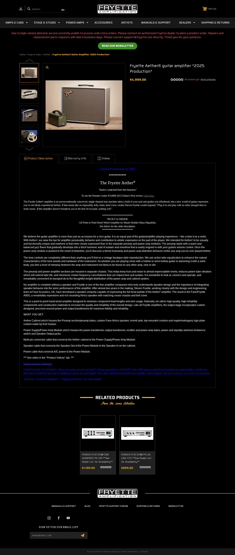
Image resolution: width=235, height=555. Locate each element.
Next (30, 148)
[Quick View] (109, 422)
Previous (30, 60)
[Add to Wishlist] (109, 430)
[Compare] (109, 438)
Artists (127, 22)
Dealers (185, 22)
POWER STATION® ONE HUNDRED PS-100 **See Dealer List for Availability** (97, 458)
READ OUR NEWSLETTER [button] (117, 46)
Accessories (103, 22)
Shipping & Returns (215, 22)
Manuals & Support (156, 22)
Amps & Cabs (14, 22)
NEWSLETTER (175, 506)
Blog (87, 506)
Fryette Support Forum (113, 506)
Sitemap (144, 551)
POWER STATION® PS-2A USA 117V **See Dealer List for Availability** (136, 458)
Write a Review (208, 79)
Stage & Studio (45, 22)
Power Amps (75, 22)
